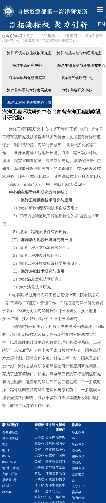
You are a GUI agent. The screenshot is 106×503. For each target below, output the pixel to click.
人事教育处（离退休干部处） (39, 479)
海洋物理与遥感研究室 (27, 77)
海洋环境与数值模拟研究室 (29, 52)
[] (95, 36)
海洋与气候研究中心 (77, 77)
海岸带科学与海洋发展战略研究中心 (29, 89)
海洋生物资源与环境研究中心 (79, 65)
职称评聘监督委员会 (78, 474)
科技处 (39, 496)
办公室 (39, 437)
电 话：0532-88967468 (9, 456)
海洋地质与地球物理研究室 (79, 52)
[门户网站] (46, 11)
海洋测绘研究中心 (77, 89)
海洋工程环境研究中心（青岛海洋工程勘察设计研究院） (29, 102)
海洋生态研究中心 (27, 65)
